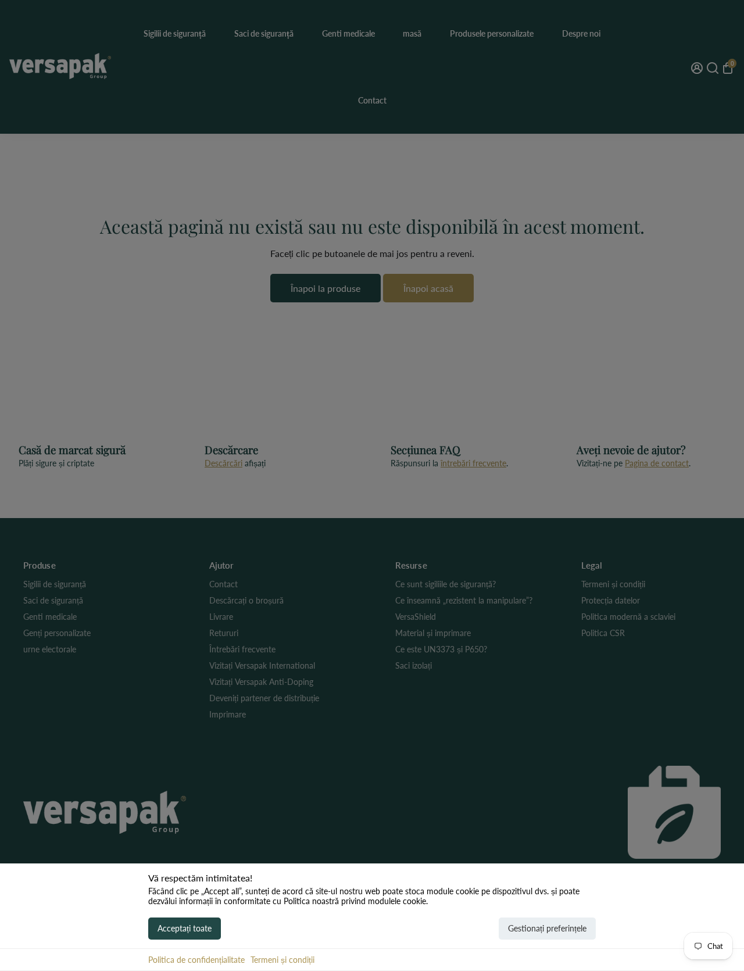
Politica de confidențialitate (196, 960)
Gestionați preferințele (547, 928)
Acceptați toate (185, 928)
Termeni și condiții (282, 960)
